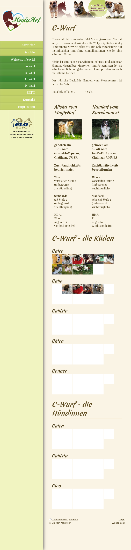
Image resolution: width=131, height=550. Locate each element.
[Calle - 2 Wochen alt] (77, 289)
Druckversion (60, 519)
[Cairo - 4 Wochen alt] (98, 259)
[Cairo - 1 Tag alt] (57, 259)
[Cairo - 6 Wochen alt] (57, 269)
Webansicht (118, 522)
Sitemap (73, 519)
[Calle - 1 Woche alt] (67, 289)
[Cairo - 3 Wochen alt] (88, 259)
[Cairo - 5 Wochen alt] (109, 259)
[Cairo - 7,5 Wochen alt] (67, 269)
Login (122, 519)
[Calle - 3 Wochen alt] (88, 289)
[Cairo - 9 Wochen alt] (88, 269)
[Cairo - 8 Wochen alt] (77, 269)
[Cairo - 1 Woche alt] (67, 259)
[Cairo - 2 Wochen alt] (77, 259)
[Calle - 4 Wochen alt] (98, 289)
